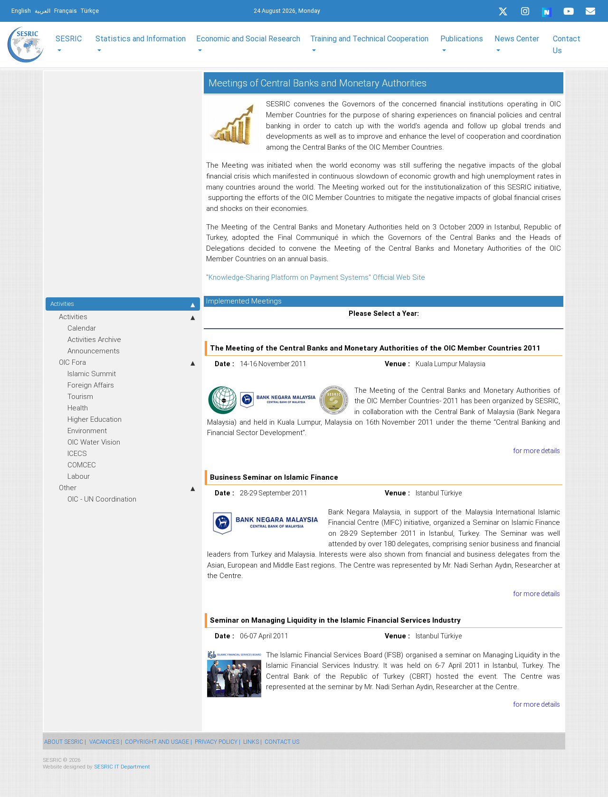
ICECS (77, 453)
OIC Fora (72, 362)
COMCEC (81, 464)
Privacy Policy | (217, 741)
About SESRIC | (65, 741)
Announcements (93, 350)
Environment (87, 430)
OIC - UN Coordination (101, 498)
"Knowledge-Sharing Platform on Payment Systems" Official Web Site (315, 277)
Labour (78, 476)
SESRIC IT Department (122, 766)
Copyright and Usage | (158, 741)
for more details (536, 450)
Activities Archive (94, 339)
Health (77, 407)
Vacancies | (105, 741)
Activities (62, 304)
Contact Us (566, 44)
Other (67, 487)
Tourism (80, 396)
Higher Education (94, 419)
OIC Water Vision (93, 441)
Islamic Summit (91, 373)
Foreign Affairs (90, 384)
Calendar (81, 327)
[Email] (590, 11)
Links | (252, 741)
